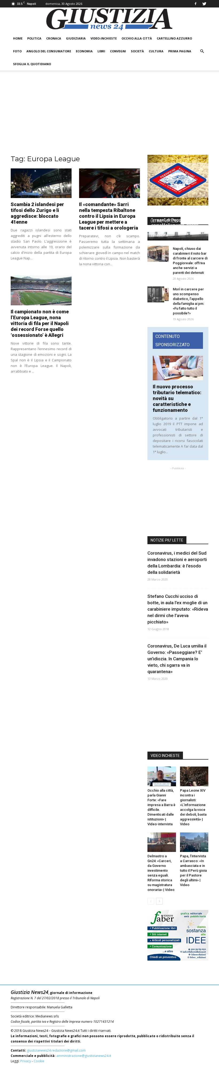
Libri (101, 51)
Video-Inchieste (104, 38)
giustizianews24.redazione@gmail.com (56, 1050)
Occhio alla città (137, 38)
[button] (201, 51)
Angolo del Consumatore (48, 51)
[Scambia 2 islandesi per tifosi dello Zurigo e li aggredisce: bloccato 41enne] (41, 183)
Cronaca (53, 38)
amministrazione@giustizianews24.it (83, 1055)
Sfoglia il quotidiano (32, 64)
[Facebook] (195, 3)
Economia (84, 51)
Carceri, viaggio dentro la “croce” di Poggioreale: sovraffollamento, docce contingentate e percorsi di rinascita (177, 225)
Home (17, 38)
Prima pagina (179, 51)
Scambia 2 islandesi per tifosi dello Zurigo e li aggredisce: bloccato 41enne (37, 213)
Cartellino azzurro (174, 38)
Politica (34, 38)
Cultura (156, 51)
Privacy (25, 1061)
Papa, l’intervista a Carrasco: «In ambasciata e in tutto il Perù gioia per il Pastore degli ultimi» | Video (193, 870)
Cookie (39, 1061)
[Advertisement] (109, 114)
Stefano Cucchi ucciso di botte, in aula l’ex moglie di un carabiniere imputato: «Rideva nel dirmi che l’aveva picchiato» (177, 609)
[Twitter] (204, 3)
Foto (17, 51)
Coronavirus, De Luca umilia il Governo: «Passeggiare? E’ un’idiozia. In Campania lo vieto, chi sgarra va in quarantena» (176, 658)
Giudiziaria (76, 38)
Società (137, 51)
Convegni (118, 51)
